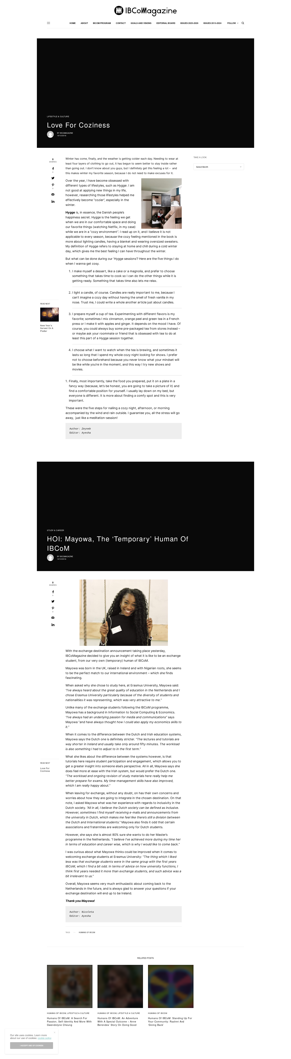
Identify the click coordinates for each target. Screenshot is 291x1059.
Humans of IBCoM (87, 932)
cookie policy (44, 1038)
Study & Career (55, 530)
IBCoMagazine (66, 133)
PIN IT (163, 203)
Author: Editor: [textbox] (80, 430)
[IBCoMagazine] (145, 11)
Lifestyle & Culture (58, 116)
